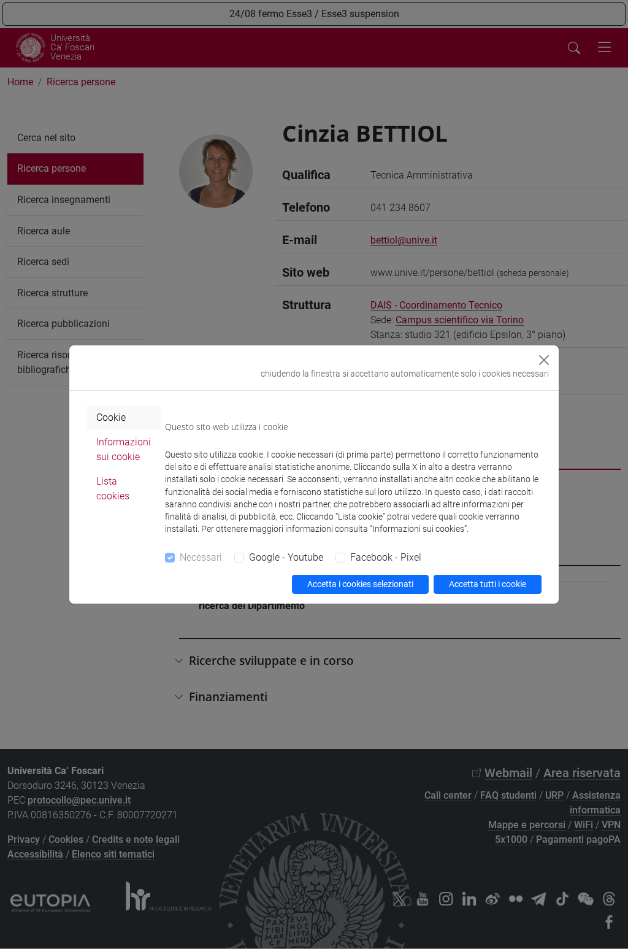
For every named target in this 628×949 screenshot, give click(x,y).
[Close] (544, 360)
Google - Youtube (286, 557)
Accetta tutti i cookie (487, 584)
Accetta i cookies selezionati (360, 584)
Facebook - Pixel (385, 557)
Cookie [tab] (111, 417)
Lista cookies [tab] (112, 488)
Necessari (201, 557)
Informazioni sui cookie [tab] (123, 449)
